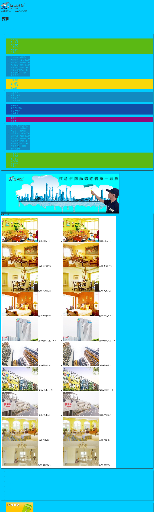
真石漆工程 (25, 60)
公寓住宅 (14, 80)
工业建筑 (14, 88)
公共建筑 (14, 83)
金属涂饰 (14, 75)
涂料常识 (14, 128)
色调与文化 (15, 95)
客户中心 (9, 151)
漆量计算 (14, 164)
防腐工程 (24, 67)
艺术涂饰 (14, 67)
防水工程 (24, 70)
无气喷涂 (14, 65)
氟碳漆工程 (25, 62)
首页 (8, 35)
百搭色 (13, 121)
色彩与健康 (15, 111)
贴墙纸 (23, 57)
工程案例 (9, 78)
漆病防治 (14, 133)
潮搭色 (13, 118)
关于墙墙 (9, 37)
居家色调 (14, 105)
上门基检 (14, 159)
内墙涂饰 (14, 60)
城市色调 (14, 93)
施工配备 (14, 47)
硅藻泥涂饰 (15, 70)
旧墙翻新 (14, 57)
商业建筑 (14, 85)
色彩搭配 (9, 116)
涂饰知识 (9, 123)
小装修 (23, 73)
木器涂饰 (14, 73)
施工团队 (14, 45)
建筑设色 (14, 98)
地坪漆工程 (25, 65)
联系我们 (14, 52)
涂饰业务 (9, 55)
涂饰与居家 (10, 103)
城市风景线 (15, 100)
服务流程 (14, 156)
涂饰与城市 (10, 90)
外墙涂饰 (14, 62)
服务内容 (14, 154)
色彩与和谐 (15, 126)
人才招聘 (14, 50)
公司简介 (14, 40)
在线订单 (9, 169)
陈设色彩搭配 (16, 108)
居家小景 (14, 113)
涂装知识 (14, 131)
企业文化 (14, 42)
